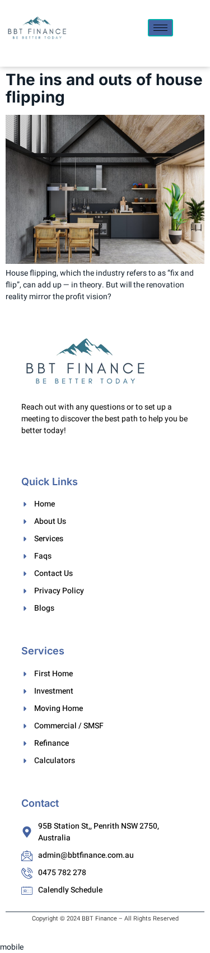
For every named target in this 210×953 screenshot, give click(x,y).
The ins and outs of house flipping (104, 88)
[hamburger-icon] (160, 27)
